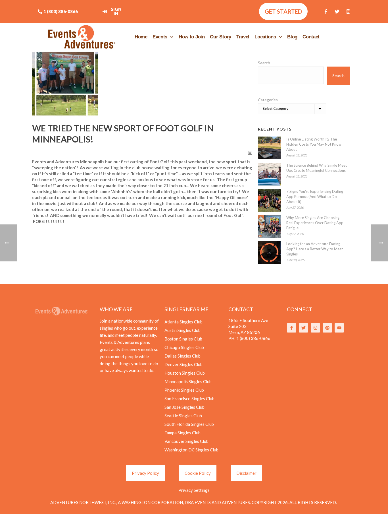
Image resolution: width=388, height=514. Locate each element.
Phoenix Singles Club (184, 390)
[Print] (250, 152)
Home (141, 37)
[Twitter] (337, 11)
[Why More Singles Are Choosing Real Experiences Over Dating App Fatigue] (269, 226)
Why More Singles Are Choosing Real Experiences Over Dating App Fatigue (314, 222)
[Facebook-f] (326, 11)
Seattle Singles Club (183, 415)
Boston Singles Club (183, 338)
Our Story (220, 37)
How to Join (192, 37)
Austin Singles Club (182, 330)
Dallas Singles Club (182, 355)
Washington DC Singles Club (191, 449)
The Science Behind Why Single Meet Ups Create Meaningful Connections (316, 168)
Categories (268, 99)
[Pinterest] (327, 328)
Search (264, 62)
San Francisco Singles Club (189, 398)
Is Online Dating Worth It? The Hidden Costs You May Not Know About (313, 144)
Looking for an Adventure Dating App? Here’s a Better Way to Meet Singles (314, 248)
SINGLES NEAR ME (186, 309)
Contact (311, 37)
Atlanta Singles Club (183, 321)
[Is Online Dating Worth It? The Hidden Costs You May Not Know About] (269, 148)
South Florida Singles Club (189, 424)
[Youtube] (339, 328)
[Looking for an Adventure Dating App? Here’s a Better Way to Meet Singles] (269, 252)
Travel (242, 37)
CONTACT (240, 309)
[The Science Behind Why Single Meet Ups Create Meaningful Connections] (269, 174)
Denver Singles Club (183, 364)
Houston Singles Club (184, 372)
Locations (265, 37)
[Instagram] (348, 11)
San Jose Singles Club (184, 407)
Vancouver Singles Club (186, 441)
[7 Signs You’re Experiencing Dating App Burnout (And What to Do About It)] (269, 200)
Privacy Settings (194, 490)
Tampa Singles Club (182, 432)
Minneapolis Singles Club (188, 381)
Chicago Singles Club (184, 347)
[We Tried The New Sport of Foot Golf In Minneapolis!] (142, 84)
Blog (292, 37)
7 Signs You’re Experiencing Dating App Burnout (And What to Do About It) (314, 196)
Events (160, 37)
